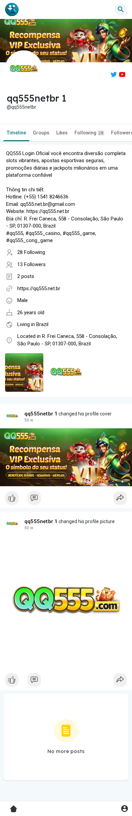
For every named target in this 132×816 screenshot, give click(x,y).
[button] (124, 808)
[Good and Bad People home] (12, 9)
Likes (62, 132)
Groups (41, 132)
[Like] (66, 499)
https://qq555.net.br (38, 288)
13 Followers (31, 264)
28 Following (31, 252)
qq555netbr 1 (41, 414)
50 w (28, 420)
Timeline (16, 132)
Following (88, 132)
